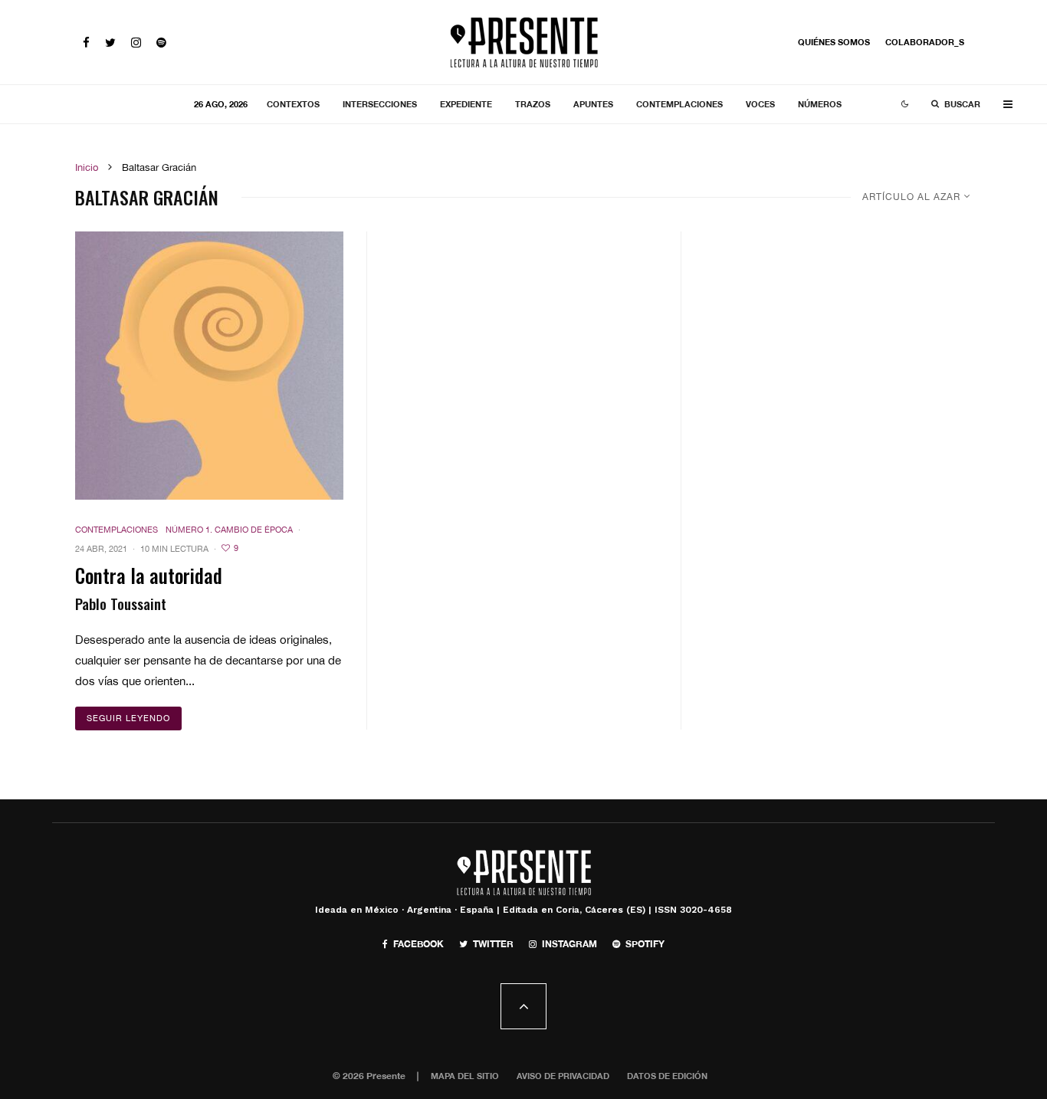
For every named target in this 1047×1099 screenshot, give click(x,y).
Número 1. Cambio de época (229, 529)
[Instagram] (136, 42)
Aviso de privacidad (563, 1076)
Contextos (293, 104)
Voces (760, 104)
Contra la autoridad (148, 575)
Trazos (532, 104)
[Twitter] (110, 42)
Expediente (466, 104)
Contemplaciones (679, 104)
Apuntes (593, 104)
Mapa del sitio (465, 1076)
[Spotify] (161, 42)
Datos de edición (667, 1076)
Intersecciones (380, 104)
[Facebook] (86, 42)
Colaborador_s (924, 42)
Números (820, 104)
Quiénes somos (834, 42)
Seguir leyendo (128, 718)
